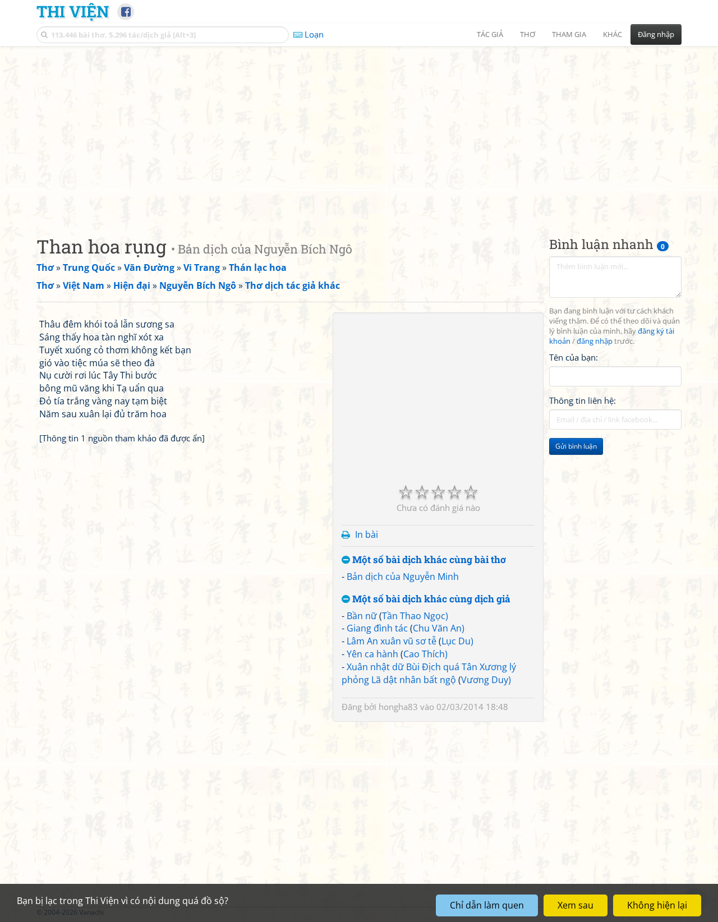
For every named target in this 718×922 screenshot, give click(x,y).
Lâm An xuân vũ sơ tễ (391, 641)
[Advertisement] (359, 131)
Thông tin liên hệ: (582, 400)
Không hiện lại (657, 905)
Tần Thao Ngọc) (415, 616)
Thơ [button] (527, 34)
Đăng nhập (656, 34)
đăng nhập (595, 341)
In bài (366, 534)
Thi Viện (72, 11)
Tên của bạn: (573, 356)
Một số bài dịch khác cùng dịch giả (430, 599)
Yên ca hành (372, 654)
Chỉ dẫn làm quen (487, 905)
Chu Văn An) (438, 628)
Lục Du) (457, 641)
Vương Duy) (486, 680)
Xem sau (575, 905)
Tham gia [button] (569, 34)
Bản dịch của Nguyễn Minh (403, 576)
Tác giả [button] (490, 34)
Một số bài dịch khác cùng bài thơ (428, 560)
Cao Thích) (425, 654)
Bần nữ (362, 616)
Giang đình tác (377, 628)
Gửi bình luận (576, 446)
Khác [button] (612, 34)
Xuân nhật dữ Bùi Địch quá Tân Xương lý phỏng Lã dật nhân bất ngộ (429, 673)
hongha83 (398, 706)
